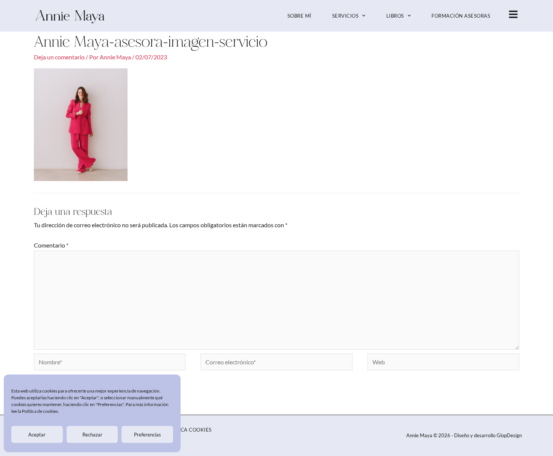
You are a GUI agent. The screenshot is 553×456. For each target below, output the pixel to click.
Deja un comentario (59, 56)
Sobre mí (299, 16)
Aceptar (37, 435)
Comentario (51, 245)
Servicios (345, 16)
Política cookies (188, 430)
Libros (395, 16)
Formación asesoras (460, 16)
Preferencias (147, 435)
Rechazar (92, 435)
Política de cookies (40, 411)
